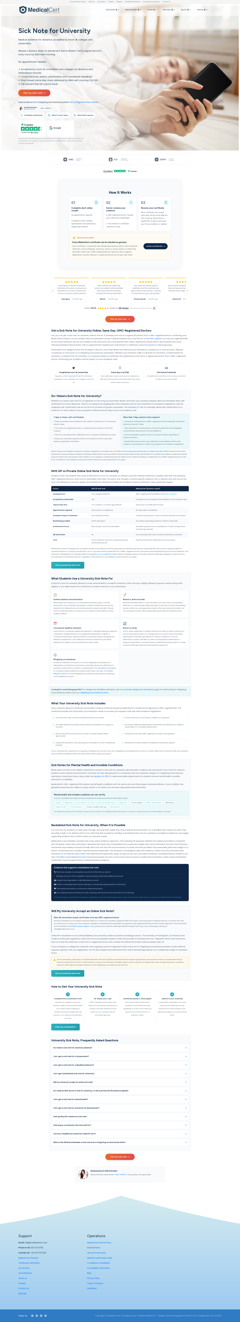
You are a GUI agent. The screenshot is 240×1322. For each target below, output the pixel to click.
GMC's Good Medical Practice (73, 857)
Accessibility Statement (98, 1268)
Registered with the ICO (186, 1315)
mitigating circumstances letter (94, 692)
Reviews (119, 2)
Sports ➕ (185, 10)
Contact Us (166, 2)
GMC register (155, 338)
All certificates (25, 1273)
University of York (135, 407)
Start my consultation (65, 1027)
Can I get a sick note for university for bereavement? (120, 1107)
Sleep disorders (61, 807)
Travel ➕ (151, 10)
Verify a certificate (154, 246)
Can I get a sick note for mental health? (120, 1099)
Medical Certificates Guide (99, 1258)
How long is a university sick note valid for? (120, 1125)
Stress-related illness (154, 803)
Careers (111, 2)
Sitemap (22, 1293)
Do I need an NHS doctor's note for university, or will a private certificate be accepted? (120, 1090)
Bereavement (115, 807)
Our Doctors (102, 2)
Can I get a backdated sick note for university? (120, 1073)
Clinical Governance (96, 1252)
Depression (69, 803)
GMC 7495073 (120, 1175)
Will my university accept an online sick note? (120, 1082)
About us (22, 1278)
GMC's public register (80, 926)
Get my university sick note (67, 565)
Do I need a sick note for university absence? (120, 1047)
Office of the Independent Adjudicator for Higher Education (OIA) (142, 451)
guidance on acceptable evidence (104, 554)
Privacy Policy (93, 1278)
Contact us (23, 1288)
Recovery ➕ (168, 10)
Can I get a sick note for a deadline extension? (120, 1065)
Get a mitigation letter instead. (83, 102)
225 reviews (123, 308)
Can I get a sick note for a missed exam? (120, 1056)
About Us (92, 2)
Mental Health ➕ (132, 10)
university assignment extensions (138, 689)
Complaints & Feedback (98, 1263)
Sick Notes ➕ (112, 10)
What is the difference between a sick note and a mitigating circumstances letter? (120, 1142)
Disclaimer (92, 1288)
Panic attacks (82, 803)
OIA (99, 668)
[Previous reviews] (52, 290)
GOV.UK (93, 407)
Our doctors (24, 1268)
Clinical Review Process (78, 2)
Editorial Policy (93, 1247)
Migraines (123, 803)
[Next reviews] (187, 290)
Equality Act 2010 (101, 776)
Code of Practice (95, 1283)
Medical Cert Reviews (28, 1258)
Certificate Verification (132, 2)
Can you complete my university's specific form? (120, 1133)
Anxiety (58, 803)
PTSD (92, 803)
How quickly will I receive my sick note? (120, 1116)
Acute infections (76, 807)
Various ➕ (201, 10)
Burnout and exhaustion (107, 803)
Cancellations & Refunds (151, 2)
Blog (89, 1273)
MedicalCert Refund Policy (99, 1242)
